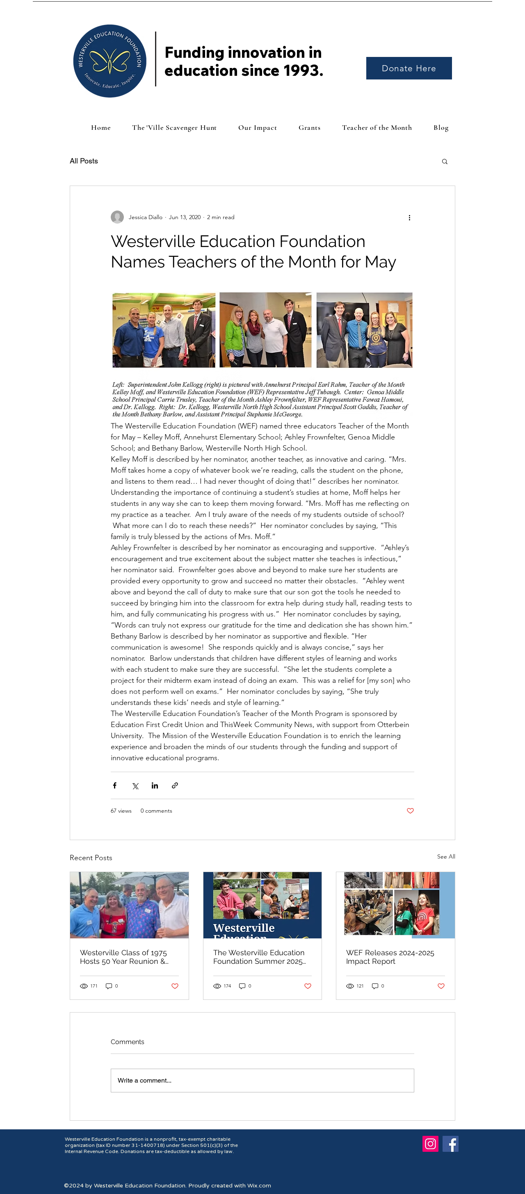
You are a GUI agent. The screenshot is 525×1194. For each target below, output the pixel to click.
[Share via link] (175, 785)
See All (446, 856)
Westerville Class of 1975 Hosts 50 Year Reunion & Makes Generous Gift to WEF (123, 956)
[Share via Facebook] (115, 785)
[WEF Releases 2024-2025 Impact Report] (395, 905)
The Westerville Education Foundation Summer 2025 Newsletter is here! (259, 956)
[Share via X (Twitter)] (135, 785)
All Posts (84, 160)
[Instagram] (430, 1144)
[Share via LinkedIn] (155, 785)
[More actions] (409, 217)
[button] (445, 161)
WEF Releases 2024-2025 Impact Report (390, 956)
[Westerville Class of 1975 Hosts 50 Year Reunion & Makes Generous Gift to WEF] (129, 905)
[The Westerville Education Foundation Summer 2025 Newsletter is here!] (262, 905)
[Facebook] (451, 1144)
